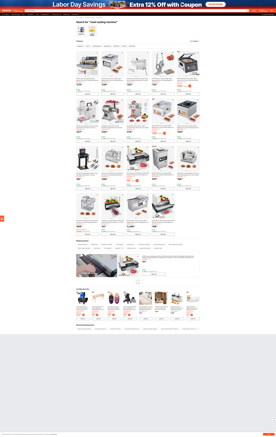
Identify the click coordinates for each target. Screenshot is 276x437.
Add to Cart (87, 94)
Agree (269, 434)
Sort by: (192, 41)
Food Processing (99, 17)
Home (77, 17)
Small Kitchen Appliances (89, 17)
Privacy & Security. (53, 434)
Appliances (82, 17)
